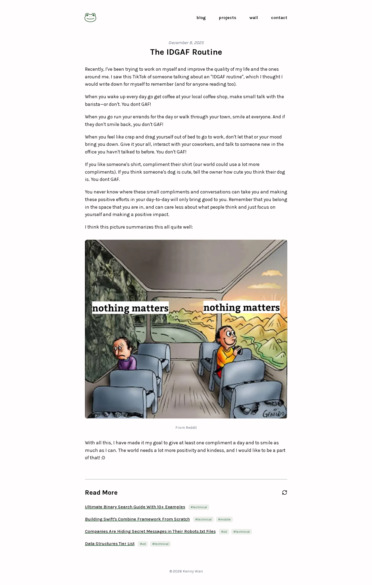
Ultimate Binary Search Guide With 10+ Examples (135, 506)
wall (253, 17)
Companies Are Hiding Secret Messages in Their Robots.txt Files (150, 531)
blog (201, 17)
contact (279, 17)
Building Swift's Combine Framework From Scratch (137, 519)
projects (227, 17)
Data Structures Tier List (110, 543)
